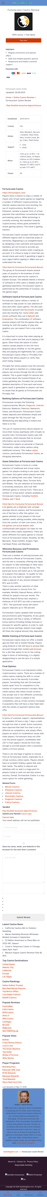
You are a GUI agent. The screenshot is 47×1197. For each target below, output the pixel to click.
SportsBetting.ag (10, 1031)
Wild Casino (7, 1018)
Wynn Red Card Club (12, 1082)
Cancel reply (26, 814)
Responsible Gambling (23, 1165)
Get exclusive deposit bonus (28, 105)
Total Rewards (8, 1079)
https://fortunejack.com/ (13, 192)
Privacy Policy (32, 1162)
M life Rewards (9, 1073)
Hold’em (34, 496)
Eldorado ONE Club (11, 1070)
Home (8, 97)
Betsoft (31, 316)
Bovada (5, 1025)
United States (8, 964)
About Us (11, 1162)
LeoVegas (6, 1021)
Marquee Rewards (10, 1076)
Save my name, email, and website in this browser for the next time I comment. (21, 848)
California (6, 970)
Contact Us (21, 1162)
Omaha (5, 499)
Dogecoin (30, 405)
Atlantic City (8, 967)
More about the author (26, 1143)
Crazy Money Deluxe (11, 1042)
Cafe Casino (8, 1009)
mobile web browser (32, 649)
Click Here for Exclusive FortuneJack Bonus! (22, 267)
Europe (5, 973)
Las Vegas (7, 976)
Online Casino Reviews (23, 97)
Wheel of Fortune (10, 1055)
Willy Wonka (8, 1058)
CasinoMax (7, 1006)
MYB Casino (8, 1012)
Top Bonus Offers (10, 991)
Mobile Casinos (9, 997)
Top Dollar (7, 1052)
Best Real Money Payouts (14, 988)
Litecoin (40, 405)
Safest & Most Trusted (12, 985)
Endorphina (7, 319)
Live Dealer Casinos (11, 994)
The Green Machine (11, 1049)
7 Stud (17, 499)
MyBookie (6, 1028)
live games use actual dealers (15, 525)
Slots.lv (5, 1015)
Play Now (23, 40)
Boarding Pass (9, 1067)
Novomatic (29, 310)
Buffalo (5, 1039)
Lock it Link (7, 1045)
